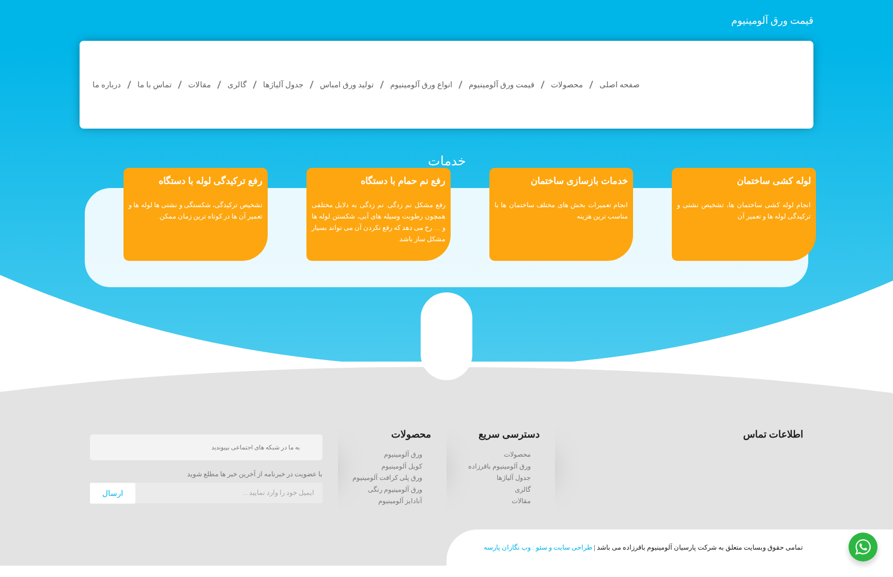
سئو (541, 547)
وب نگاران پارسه (507, 547)
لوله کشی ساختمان (774, 181)
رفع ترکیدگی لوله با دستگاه (211, 181)
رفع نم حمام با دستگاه (403, 181)
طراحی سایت (572, 547)
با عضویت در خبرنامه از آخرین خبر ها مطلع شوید (254, 474)
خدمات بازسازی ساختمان (579, 181)
